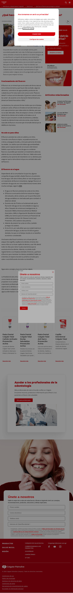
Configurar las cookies (36, 39)
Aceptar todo (36, 34)
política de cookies (28, 28)
